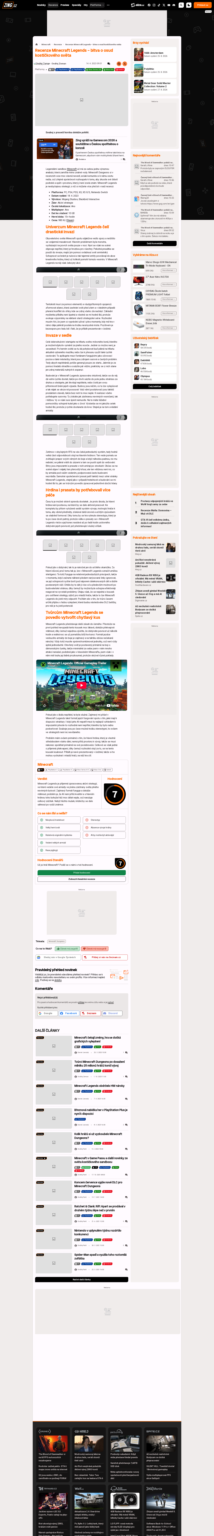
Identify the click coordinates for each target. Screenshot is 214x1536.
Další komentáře (155, 243)
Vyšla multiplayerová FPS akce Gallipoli (158, 1476)
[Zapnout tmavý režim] (188, 5)
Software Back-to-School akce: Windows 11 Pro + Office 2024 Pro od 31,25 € (160, 1526)
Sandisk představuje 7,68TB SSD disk (123, 1464)
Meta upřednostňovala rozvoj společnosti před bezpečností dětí (124, 1475)
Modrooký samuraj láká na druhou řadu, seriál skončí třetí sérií (149, 547)
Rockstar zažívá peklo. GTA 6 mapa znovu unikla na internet (53, 1468)
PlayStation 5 (64, 69)
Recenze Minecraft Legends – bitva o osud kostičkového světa (93, 44)
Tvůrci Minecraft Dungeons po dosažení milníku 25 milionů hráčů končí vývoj (99, 1063)
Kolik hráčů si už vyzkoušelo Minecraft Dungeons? (98, 1136)
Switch (121, 69)
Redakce (82, 159)
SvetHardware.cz (143, 585)
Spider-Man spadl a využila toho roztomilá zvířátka (100, 1256)
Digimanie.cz (141, 600)
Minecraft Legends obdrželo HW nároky (99, 1086)
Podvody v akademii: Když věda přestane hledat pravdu (124, 1456)
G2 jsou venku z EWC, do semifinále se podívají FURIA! (52, 1476)
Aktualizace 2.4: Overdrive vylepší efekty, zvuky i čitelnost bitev (87, 1514)
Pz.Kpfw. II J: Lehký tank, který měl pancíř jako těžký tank (89, 1525)
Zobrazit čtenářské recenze (81, 879)
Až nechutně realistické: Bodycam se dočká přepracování (148, 609)
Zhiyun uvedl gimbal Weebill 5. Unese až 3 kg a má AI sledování (150, 594)
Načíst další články (82, 1279)
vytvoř (111, 1002)
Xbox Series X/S (95, 69)
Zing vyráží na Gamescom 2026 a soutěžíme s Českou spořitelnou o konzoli (97, 144)
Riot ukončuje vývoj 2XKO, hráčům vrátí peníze (51, 1525)
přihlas (81, 1002)
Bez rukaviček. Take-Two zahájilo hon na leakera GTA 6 (89, 1476)
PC (53, 69)
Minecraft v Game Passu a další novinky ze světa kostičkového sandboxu (101, 1160)
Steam (70, 220)
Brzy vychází (141, 43)
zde (37, 980)
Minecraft (45, 44)
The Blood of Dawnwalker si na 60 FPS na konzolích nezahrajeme (52, 1457)
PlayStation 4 (79, 69)
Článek (40, 140)
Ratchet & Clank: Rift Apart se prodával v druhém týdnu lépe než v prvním (99, 1208)
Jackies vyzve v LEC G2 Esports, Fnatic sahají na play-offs (53, 1514)
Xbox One (110, 69)
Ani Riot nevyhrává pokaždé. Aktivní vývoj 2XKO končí (147, 563)
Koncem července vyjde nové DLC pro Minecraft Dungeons (98, 1184)
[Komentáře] (109, 63)
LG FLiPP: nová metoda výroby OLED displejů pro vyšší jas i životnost (122, 1526)
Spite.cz (139, 616)
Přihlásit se (202, 5)
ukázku (58, 980)
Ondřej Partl (82, 1149)
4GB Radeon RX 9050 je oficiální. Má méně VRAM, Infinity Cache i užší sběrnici (150, 578)
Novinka (40, 1038)
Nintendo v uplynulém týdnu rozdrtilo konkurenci (97, 1232)
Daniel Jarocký (83, 1052)
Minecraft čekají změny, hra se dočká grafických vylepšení (97, 1039)
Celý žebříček (154, 386)
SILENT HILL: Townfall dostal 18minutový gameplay (160, 1468)
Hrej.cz (138, 554)
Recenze (58, 44)
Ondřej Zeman (59, 63)
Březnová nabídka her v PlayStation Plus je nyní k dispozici (101, 1112)
